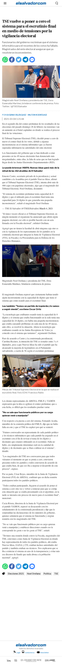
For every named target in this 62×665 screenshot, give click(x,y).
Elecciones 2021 (16, 573)
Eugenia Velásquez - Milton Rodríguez (26, 115)
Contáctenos (30, 652)
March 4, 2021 (46, 208)
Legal (18, 652)
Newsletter (44, 652)
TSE (56, 573)
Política (47, 573)
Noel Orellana (33, 573)
